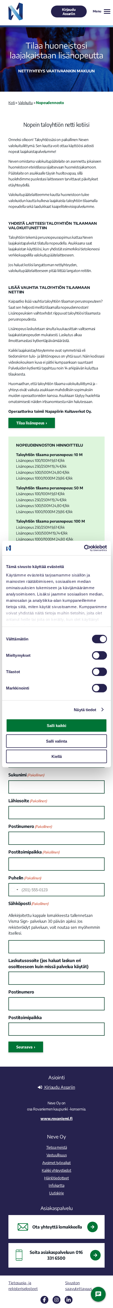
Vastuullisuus (57, 1154)
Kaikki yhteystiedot (56, 1170)
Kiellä (57, 756)
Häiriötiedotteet (56, 1177)
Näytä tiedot (85, 709)
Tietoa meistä (56, 1147)
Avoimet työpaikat (56, 1162)
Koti (11, 102)
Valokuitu (25, 102)
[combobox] (14, 889)
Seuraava (24, 1047)
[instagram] (56, 1300)
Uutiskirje (56, 1192)
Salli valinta (56, 741)
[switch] (99, 655)
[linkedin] (69, 1300)
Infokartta (56, 1185)
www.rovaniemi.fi (56, 1118)
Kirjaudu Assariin (69, 11)
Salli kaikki (56, 725)
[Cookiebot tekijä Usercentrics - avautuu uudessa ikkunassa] (84, 548)
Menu (97, 11)
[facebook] (44, 1300)
